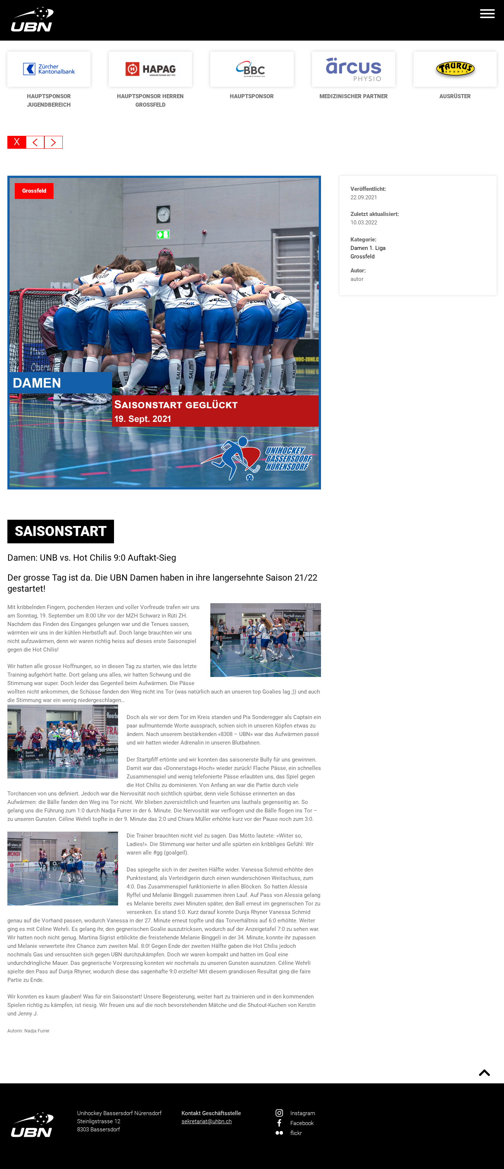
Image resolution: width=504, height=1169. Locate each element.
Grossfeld (362, 256)
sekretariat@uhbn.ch (207, 1121)
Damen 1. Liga (368, 248)
